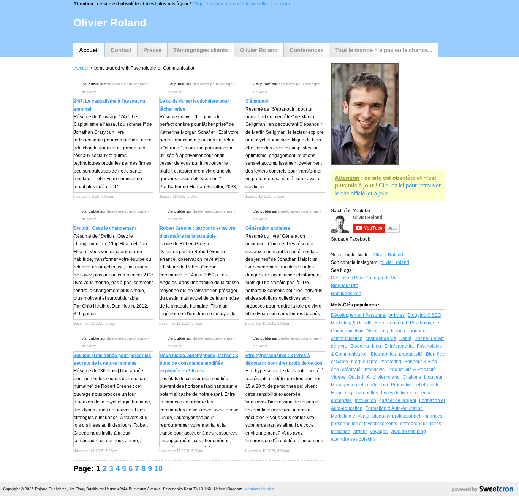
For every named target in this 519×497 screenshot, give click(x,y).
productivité (411, 354)
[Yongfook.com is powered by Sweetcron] (483, 490)
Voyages (379, 431)
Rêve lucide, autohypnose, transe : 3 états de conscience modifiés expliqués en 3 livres (199, 363)
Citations (412, 377)
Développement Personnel (358, 315)
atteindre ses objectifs (353, 439)
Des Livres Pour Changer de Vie (364, 278)
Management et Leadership (359, 384)
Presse (152, 50)
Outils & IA (359, 377)
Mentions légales (259, 489)
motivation (365, 400)
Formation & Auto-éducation (394, 408)
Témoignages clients (200, 50)
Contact (121, 50)
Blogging (359, 346)
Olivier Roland (259, 50)
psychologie (394, 330)
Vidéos (338, 377)
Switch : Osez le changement (105, 228)
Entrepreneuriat (391, 323)
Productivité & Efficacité (412, 369)
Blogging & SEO (424, 315)
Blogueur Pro (344, 285)
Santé (405, 338)
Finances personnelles (354, 392)
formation (340, 431)
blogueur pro (364, 361)
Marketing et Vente (350, 416)
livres (435, 423)
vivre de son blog (408, 431)
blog (376, 346)
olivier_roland (395, 262)
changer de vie (381, 338)
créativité (351, 369)
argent (360, 431)
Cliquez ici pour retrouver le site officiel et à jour (241, 3)
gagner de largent (397, 400)
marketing (391, 361)
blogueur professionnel (396, 416)
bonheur (418, 330)
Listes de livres (396, 392)
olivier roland (386, 377)
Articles (397, 315)
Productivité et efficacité (415, 384)
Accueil (89, 50)
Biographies (383, 354)
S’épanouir (257, 101)
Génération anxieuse (267, 228)
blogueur (433, 377)
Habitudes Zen (346, 293)
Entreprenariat (399, 346)
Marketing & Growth (351, 323)
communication (346, 338)
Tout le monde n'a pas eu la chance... (383, 50)
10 (158, 468)
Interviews (374, 369)
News (372, 330)
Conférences (306, 50)
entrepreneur (413, 423)
